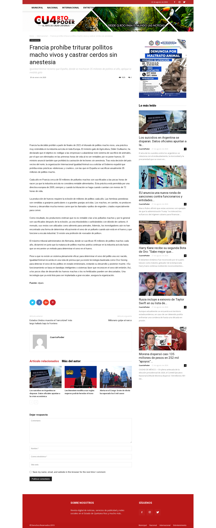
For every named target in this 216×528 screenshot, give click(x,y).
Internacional (70, 7)
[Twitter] (184, 2)
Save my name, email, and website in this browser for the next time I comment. (69, 472)
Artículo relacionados (44, 361)
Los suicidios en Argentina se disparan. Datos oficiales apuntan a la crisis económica (45, 393)
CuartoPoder (57, 337)
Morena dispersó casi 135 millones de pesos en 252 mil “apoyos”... (159, 357)
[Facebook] (174, 2)
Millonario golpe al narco (120, 320)
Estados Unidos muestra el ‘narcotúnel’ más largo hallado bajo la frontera (51, 322)
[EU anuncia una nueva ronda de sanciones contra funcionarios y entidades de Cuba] (162, 177)
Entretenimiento (93, 7)
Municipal (37, 7)
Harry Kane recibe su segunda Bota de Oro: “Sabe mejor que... (162, 249)
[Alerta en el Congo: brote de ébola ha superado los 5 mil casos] (116, 377)
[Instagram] (179, 2)
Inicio (32, 36)
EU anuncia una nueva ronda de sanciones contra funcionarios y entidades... (160, 196)
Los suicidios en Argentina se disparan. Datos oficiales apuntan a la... (162, 141)
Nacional (52, 7)
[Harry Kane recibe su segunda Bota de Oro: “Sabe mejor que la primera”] (162, 232)
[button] (182, 7)
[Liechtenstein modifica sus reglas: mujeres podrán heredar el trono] (81, 377)
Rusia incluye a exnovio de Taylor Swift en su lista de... (161, 301)
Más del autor (71, 361)
